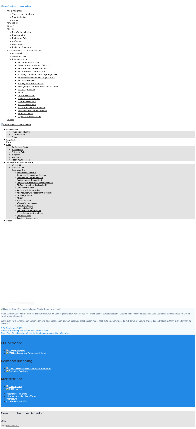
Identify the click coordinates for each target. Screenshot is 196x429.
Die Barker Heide (25, 113)
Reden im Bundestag (22, 47)
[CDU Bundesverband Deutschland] (15, 350)
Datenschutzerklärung (16, 394)
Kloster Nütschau (26, 95)
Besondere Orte (19, 59)
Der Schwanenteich (27, 80)
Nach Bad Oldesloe (27, 101)
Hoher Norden (12, 425)
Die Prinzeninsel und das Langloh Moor (36, 77)
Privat (10, 26)
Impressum (11, 399)
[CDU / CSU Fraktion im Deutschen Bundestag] (28, 368)
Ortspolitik (17, 53)
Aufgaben (17, 41)
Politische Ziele (19, 38)
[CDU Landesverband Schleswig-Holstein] (26, 353)
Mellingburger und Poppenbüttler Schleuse (38, 86)
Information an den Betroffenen (21, 396)
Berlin (10, 29)
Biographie (13, 23)
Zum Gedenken (19, 17)
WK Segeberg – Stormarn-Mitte (24, 50)
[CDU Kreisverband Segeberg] (14, 386)
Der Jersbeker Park (27, 104)
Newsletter (17, 44)
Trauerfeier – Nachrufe (23, 14)
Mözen (21, 92)
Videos (10, 120)
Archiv (15, 20)
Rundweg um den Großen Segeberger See (37, 74)
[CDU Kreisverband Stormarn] (14, 389)
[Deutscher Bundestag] (17, 371)
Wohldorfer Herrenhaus (29, 98)
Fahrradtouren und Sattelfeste (32, 110)
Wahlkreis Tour (19, 56)
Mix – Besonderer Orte (28, 62)
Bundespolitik (18, 35)
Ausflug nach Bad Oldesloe (31, 83)
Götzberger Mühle (26, 89)
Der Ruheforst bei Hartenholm (32, 68)
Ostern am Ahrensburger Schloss (34, 65)
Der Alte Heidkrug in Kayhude (31, 107)
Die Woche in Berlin (21, 32)
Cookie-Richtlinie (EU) (16, 401)
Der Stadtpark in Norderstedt (32, 71)
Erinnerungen (14, 11)
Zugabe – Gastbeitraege (29, 116)
